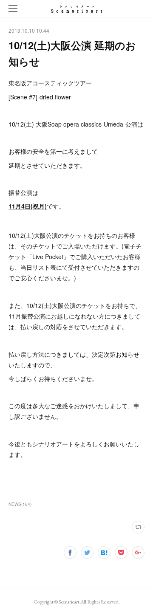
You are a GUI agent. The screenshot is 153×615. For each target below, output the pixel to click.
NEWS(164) (19, 504)
